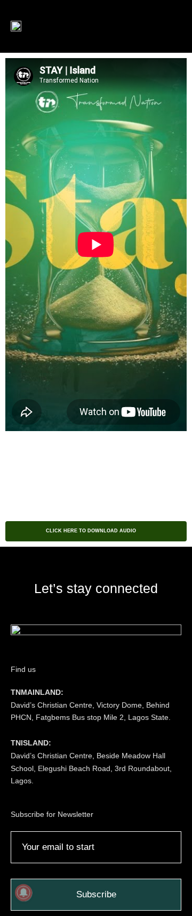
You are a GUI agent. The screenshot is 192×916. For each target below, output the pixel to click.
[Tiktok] (131, 611)
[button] (158, 26)
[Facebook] (78, 611)
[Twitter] (96, 611)
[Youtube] (113, 611)
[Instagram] (60, 611)
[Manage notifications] (23, 892)
